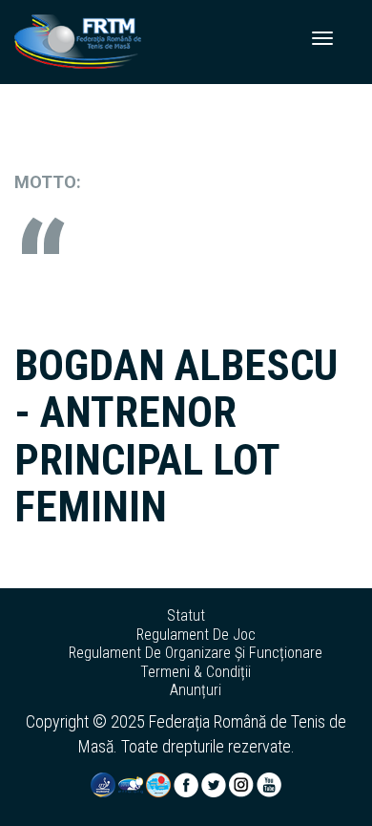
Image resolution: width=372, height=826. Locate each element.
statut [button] (186, 616)
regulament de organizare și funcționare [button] (195, 653)
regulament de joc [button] (196, 635)
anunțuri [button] (195, 690)
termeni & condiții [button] (195, 672)
